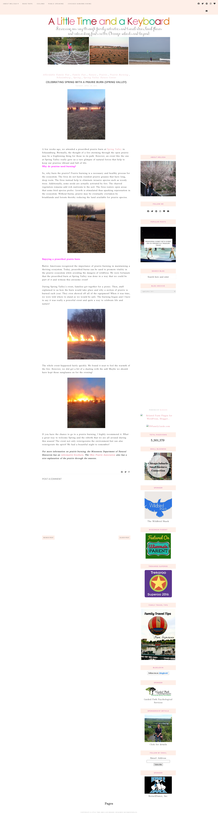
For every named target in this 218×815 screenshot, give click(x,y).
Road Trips (27, 4)
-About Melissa (10, 4)
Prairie (103, 75)
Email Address (158, 758)
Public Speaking (56, 4)
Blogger (163, 410)
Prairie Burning (119, 75)
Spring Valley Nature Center (100, 77)
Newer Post (48, 537)
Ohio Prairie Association (103, 455)
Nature (93, 75)
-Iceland (40, 4)
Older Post (124, 537)
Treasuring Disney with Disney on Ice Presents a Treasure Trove (158, 243)
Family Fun (79, 75)
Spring (77, 77)
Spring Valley (114, 149)
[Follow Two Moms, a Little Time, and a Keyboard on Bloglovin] (158, 674)
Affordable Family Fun (57, 75)
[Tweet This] (125, 472)
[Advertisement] (158, 112)
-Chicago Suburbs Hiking (79, 4)
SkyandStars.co (130, 812)
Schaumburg (64, 77)
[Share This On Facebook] (122, 472)
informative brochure (71, 455)
